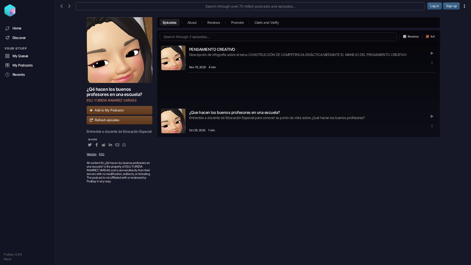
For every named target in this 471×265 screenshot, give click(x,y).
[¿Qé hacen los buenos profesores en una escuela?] (119, 50)
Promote (237, 22)
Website (92, 154)
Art (433, 36)
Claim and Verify (266, 22)
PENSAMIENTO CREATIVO (212, 49)
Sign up (451, 6)
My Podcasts (23, 65)
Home (17, 28)
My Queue (20, 56)
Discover (19, 38)
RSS (102, 154)
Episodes (170, 22)
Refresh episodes (107, 120)
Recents (19, 74)
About (7, 259)
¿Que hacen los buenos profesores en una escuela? (234, 112)
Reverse (413, 36)
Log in (434, 6)
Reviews (213, 22)
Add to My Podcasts (109, 110)
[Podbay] (9, 15)
